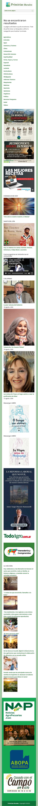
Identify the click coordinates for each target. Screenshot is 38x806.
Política (6, 96)
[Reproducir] (6, 273)
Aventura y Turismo (10, 45)
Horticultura (7, 71)
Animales (7, 40)
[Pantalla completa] (32, 273)
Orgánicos (7, 94)
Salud (5, 102)
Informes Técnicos (9, 79)
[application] (19, 266)
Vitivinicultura (8, 74)
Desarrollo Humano (10, 54)
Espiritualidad (8, 57)
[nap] (19, 720)
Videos (6, 105)
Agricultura (7, 37)
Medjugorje (7, 77)
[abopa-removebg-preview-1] (19, 769)
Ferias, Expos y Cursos (11, 60)
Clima (5, 48)
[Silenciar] (29, 273)
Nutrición (7, 88)
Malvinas (6, 85)
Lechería (6, 68)
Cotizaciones (8, 51)
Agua (5, 43)
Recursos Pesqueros (10, 99)
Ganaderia (7, 65)
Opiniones (7, 91)
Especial (6, 62)
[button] (19, 266)
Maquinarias (7, 82)
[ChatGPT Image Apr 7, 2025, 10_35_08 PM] (19, 745)
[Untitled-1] (19, 561)
